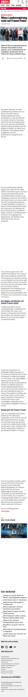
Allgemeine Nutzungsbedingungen (10, 659)
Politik (3, 8)
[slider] (9, 535)
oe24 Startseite (5, 657)
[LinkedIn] (15, 647)
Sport (7, 5)
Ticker (2, 5)
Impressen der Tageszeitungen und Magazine (12, 689)
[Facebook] (2, 647)
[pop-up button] (22, 535)
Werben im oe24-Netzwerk (8, 666)
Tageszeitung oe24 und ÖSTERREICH (11, 677)
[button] (3, 535)
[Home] (1, 11)
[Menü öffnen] (26, 5)
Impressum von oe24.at (7, 671)
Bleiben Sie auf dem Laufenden (9, 641)
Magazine (18, 5)
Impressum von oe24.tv (7, 673)
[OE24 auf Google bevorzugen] (25, 58)
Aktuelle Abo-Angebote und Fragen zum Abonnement (11, 687)
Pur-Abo (3, 669)
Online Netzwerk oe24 (7, 651)
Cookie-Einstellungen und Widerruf (10, 664)
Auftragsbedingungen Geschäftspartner (11, 682)
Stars (12, 5)
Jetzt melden (5, 511)
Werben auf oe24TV (6, 668)
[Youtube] (11, 647)
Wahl (9, 11)
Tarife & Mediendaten (6, 684)
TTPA (2, 691)
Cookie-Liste (4, 662)
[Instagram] (6, 647)
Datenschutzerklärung (7, 660)
